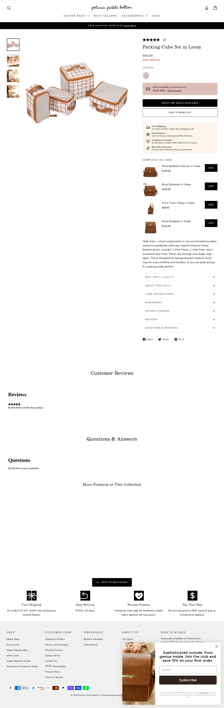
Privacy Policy (52, 671)
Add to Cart (31, 531)
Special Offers (52, 655)
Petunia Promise (157, 310)
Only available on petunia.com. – (170, 88)
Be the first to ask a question (23, 468)
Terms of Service (54, 677)
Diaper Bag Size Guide (18, 660)
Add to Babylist (180, 112)
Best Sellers (105, 15)
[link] (156, 39)
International (90, 644)
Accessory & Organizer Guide (22, 666)
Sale (156, 15)
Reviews (151, 319)
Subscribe (188, 680)
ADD (211, 167)
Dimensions (153, 302)
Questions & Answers (161, 327)
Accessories (133, 15)
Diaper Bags (75, 15)
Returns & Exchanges (56, 644)
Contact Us (51, 660)
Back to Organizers (114, 582)
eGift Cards (13, 655)
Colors (148, 67)
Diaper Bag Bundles (17, 650)
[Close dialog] (216, 646)
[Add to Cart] (51, 535)
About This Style (158, 285)
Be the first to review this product (25, 407)
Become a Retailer (93, 639)
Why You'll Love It (159, 277)
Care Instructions (159, 294)
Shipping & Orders (55, 639)
